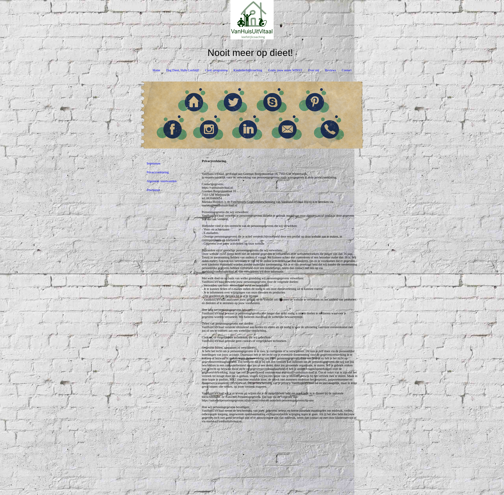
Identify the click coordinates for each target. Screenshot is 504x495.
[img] (252, 19)
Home (156, 70)
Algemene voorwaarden (162, 181)
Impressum (153, 163)
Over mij (313, 70)
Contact (346, 70)
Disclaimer (153, 190)
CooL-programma (216, 70)
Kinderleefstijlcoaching (247, 70)
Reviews (330, 70)
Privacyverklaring (158, 172)
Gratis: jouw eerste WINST (285, 70)
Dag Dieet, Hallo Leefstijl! (182, 70)
